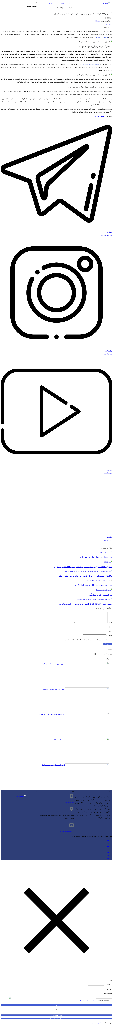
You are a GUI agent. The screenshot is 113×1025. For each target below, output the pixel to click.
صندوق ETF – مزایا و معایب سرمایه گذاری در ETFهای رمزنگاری (83, 566)
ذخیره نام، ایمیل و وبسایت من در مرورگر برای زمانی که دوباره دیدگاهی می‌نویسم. (87, 639)
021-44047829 (70, 802)
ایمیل (110, 631)
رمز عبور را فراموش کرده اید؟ (88, 1000)
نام (111, 626)
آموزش (70, 3)
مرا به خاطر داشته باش (104, 1000)
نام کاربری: (109, 984)
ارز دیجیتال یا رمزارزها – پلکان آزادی (96, 557)
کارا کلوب (61, 3)
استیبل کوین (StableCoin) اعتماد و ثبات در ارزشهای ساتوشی (85, 604)
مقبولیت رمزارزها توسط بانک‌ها (90, 64)
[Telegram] (108, 840)
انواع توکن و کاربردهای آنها (100, 594)
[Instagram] (108, 843)
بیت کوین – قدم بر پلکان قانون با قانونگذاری (92, 585)
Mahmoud (97, 21)
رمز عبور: (109, 989)
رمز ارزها (108, 24)
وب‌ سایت (109, 635)
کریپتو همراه (52, 3)
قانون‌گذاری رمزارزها (102, 37)
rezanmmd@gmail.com (66, 831)
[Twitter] (108, 852)
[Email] (108, 858)
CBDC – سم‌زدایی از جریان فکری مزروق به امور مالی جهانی (85, 576)
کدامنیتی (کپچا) (107, 993)
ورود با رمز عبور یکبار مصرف (56, 1018)
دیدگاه (110, 622)
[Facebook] (108, 855)
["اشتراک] (95, 116)
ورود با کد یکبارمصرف (56, 1015)
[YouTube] (108, 846)
